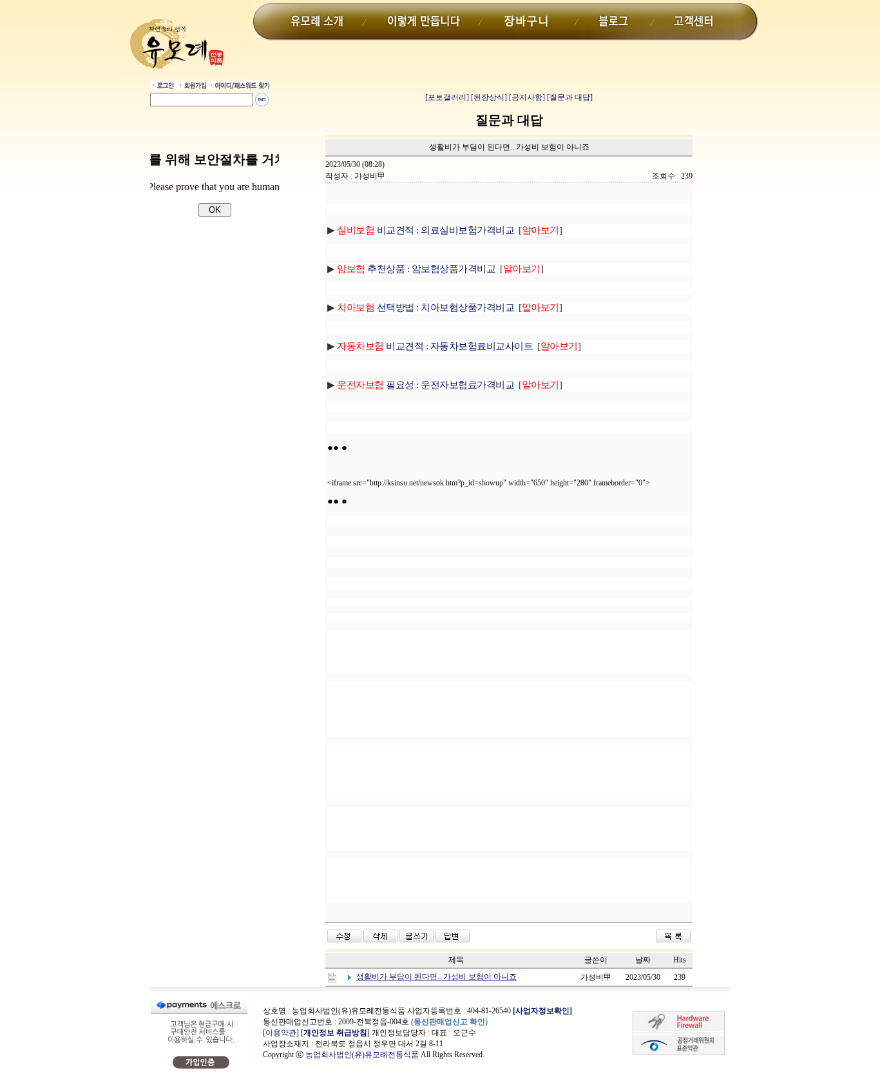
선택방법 (395, 307)
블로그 (616, 22)
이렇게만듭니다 (422, 22)
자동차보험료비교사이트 (481, 346)
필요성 (375, 385)
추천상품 (371, 269)
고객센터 (693, 22)
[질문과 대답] (570, 97)
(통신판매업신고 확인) (449, 1021)
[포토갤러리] (447, 97)
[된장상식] (489, 97)
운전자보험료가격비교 (467, 385)
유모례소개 (320, 22)
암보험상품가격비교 (454, 269)
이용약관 (280, 1032)
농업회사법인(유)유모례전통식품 (362, 1054)
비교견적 (375, 230)
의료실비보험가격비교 (467, 230)
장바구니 (530, 22)
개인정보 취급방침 (335, 1032)
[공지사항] (527, 97)
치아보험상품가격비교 (467, 307)
